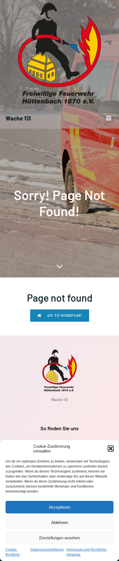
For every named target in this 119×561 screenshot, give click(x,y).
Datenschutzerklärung (47, 550)
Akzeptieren (59, 507)
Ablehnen (59, 522)
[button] (110, 448)
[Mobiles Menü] (108, 118)
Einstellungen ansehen (59, 537)
